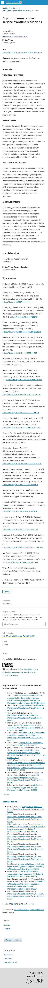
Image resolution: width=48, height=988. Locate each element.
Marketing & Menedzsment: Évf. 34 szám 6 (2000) (22, 788)
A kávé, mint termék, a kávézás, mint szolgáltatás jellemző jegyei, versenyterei (26, 826)
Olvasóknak (8, 955)
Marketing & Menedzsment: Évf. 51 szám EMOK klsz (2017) (26, 701)
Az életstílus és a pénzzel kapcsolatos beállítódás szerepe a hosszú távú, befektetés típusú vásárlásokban (26, 764)
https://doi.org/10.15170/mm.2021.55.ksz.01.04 (22, 463)
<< (3, 904)
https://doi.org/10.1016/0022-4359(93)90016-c (21, 427)
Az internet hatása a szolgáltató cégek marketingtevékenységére (25, 865)
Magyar (7, 928)
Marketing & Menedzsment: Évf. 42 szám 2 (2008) (25, 744)
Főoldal (5, 8)
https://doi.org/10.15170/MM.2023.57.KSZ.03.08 (22, 52)
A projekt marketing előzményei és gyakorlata (23, 776)
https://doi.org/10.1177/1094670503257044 (24, 379)
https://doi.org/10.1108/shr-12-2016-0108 (19, 511)
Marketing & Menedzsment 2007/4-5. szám (25, 894)
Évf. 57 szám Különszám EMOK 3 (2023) (16, 11)
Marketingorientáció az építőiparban (22, 715)
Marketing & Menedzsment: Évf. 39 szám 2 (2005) (22, 830)
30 (17, 904)
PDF (7, 591)
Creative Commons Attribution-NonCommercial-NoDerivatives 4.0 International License (20, 672)
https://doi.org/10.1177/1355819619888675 (20, 484)
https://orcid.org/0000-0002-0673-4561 (14, 36)
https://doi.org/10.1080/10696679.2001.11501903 (22, 547)
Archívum (14, 8)
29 (15, 904)
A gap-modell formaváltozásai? (32, 705)
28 (12, 904)
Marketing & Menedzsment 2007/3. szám (24, 856)
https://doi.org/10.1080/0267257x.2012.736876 (21, 332)
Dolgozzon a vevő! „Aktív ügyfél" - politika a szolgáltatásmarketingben (26, 734)
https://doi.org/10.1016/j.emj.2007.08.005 (19, 353)
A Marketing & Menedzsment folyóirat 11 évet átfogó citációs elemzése (26, 884)
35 (30, 904)
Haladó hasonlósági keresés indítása (29, 909)
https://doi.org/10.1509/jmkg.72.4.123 (22, 562)
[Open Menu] (2, 2)
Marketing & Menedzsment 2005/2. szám (24, 816)
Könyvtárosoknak (10, 962)
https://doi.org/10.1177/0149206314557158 (20, 529)
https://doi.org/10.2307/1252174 (24, 317)
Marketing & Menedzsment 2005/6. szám (24, 836)
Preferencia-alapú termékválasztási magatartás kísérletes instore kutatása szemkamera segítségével (25, 698)
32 (22, 904)
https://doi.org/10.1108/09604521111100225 (20, 412)
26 (7, 904)
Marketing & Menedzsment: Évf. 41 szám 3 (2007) (25, 875)
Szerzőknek (8, 958)
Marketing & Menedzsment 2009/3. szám (24, 846)
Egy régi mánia (25, 743)
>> (8, 794)
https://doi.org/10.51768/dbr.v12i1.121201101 (21, 394)
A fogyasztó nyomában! (32, 806)
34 (27, 904)
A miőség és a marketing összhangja (24, 786)
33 (25, 904)
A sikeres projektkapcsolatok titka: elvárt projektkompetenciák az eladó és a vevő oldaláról (26, 751)
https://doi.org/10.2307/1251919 (15, 302)
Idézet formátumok (11, 624)
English (7, 925)
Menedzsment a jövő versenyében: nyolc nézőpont (22, 872)
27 (10, 904)
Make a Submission (13, 940)
